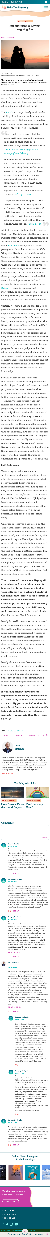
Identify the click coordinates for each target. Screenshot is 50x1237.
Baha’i (9, 112)
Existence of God (15, 731)
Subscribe (10, 1201)
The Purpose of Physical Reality (26, 76)
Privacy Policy (10, 1214)
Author (11, 964)
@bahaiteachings (25, 1159)
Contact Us (8, 1210)
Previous (2, 1172)
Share (3, 37)
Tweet (10, 37)
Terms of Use (8, 1218)
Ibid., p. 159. (35, 223)
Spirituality (25, 21)
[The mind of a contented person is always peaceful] (16, 1172)
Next (48, 1172)
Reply (16, 873)
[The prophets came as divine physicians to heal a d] (33, 1172)
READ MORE (7, 773)
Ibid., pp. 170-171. (22, 194)
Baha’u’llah (12, 149)
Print (43, 735)
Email (31, 735)
